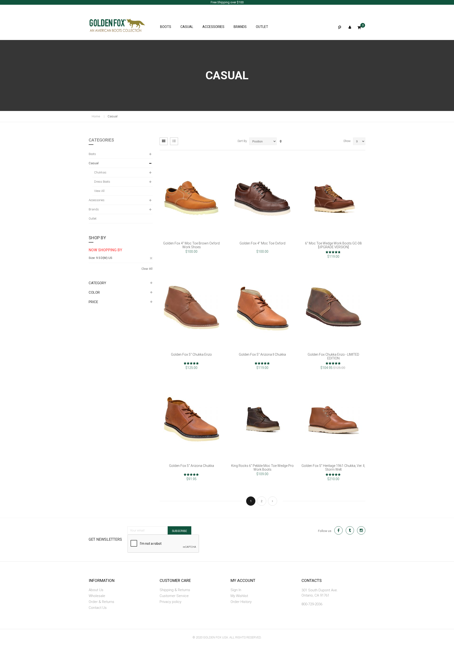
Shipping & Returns (175, 590)
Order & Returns (101, 602)
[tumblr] (350, 530)
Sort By (242, 141)
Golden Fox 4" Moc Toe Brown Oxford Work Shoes (191, 245)
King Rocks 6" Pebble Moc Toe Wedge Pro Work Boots (262, 467)
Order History (241, 602)
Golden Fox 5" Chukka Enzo (191, 354)
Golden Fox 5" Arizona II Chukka (262, 354)
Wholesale (97, 596)
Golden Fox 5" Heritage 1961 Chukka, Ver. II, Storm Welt (333, 467)
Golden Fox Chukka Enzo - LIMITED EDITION (333, 356)
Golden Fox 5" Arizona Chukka (191, 466)
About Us (96, 590)
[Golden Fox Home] (110, 23)
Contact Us (98, 608)
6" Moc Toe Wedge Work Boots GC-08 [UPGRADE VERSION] (333, 245)
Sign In (236, 590)
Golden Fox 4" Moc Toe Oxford (262, 243)
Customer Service (174, 596)
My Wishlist (239, 596)
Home (96, 116)
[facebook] (338, 530)
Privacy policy (170, 602)
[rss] (361, 530)
